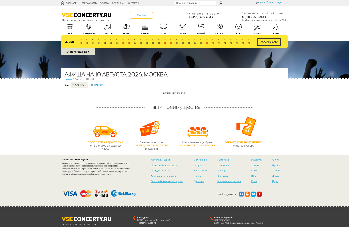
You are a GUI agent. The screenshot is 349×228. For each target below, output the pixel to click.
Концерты (222, 170)
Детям (275, 176)
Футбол (276, 165)
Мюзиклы (256, 159)
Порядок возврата (160, 170)
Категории (223, 159)
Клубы (254, 170)
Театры (255, 165)
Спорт (275, 159)
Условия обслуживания (163, 176)
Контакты (133, 3)
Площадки (72, 3)
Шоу (253, 176)
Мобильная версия (161, 159)
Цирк (275, 181)
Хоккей (276, 170)
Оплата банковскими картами (167, 181)
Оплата (104, 3)
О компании (200, 159)
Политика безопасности (164, 165)
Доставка (118, 3)
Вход (262, 2)
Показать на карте (146, 223)
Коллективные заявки (229, 181)
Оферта (198, 165)
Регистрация (275, 2)
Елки (254, 181)
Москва (141, 15)
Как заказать (89, 3)
